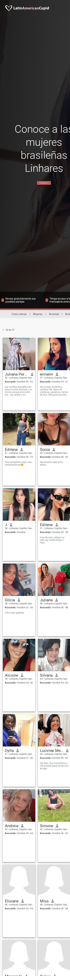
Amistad (54, 314)
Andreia (11, 826)
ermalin (46, 374)
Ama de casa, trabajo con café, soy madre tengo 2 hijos (52, 540)
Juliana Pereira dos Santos (16, 374)
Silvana (46, 675)
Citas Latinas (19, 314)
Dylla (9, 750)
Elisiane (12, 901)
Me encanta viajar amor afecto (51, 463)
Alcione (11, 675)
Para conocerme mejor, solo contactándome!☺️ (18, 463)
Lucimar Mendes (51, 750)
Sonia (45, 449)
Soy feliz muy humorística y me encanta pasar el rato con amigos (54, 766)
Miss (44, 901)
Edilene (11, 449)
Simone (46, 826)
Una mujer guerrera (14, 612)
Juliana (46, 600)
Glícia (10, 600)
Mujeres (38, 314)
